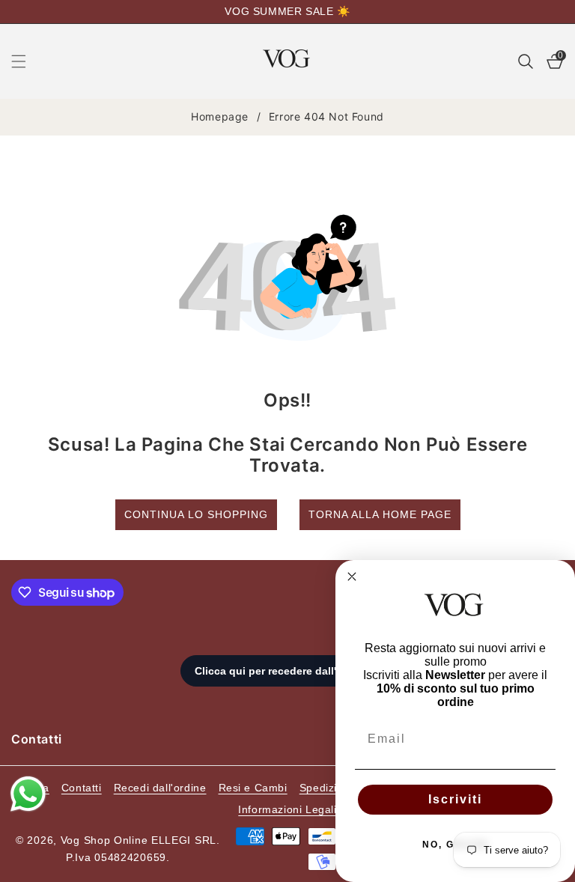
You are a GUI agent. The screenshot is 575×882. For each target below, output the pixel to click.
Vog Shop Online (104, 840)
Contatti (81, 788)
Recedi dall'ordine (160, 788)
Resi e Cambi (253, 788)
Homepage (220, 116)
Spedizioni (326, 788)
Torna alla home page (379, 514)
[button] (27, 61)
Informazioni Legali (287, 809)
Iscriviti (455, 799)
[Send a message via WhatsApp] (28, 794)
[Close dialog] (352, 577)
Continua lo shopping (196, 514)
